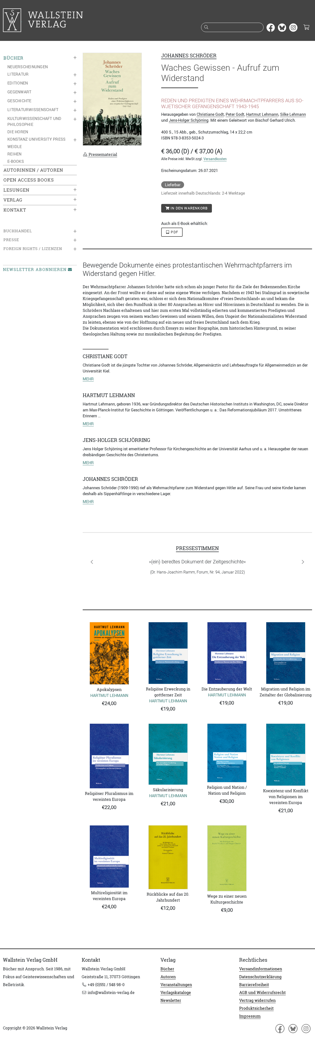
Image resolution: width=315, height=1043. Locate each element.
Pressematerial (102, 154)
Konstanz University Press (36, 139)
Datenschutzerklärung (260, 976)
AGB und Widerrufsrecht (262, 992)
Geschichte (19, 100)
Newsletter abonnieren (35, 269)
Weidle (14, 146)
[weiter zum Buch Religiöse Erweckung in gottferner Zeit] (168, 653)
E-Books (15, 161)
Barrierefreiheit (254, 984)
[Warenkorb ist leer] (306, 27)
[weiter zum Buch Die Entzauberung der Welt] (226, 653)
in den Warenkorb (189, 208)
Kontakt (14, 210)
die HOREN (17, 132)
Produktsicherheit (256, 1008)
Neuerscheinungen (27, 66)
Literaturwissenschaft (32, 109)
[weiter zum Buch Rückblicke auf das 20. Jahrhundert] (168, 857)
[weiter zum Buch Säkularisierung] (168, 754)
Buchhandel (17, 231)
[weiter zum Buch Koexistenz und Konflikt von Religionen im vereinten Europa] (285, 754)
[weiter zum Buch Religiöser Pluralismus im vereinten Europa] (109, 756)
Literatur (18, 74)
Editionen (17, 83)
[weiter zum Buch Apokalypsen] (109, 653)
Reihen (14, 154)
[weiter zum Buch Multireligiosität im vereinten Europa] (109, 856)
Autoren (168, 976)
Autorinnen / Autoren (33, 170)
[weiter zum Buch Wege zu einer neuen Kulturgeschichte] (226, 858)
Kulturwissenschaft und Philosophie (34, 121)
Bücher (13, 58)
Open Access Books (28, 180)
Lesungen (16, 190)
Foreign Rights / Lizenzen (32, 248)
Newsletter (170, 1000)
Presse (11, 239)
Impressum (250, 1016)
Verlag (12, 200)
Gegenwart (19, 92)
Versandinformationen (260, 969)
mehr (88, 379)
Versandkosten (215, 158)
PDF (174, 232)
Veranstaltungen (176, 984)
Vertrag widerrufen (257, 1000)
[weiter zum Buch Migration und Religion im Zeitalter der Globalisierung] (285, 653)
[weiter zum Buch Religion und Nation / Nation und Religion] (226, 752)
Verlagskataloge (175, 992)
